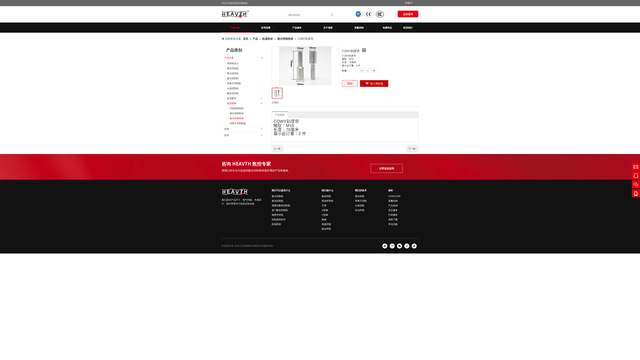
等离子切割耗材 (238, 123)
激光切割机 (233, 78)
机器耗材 (231, 103)
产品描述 (279, 114)
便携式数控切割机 (281, 205)
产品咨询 (393, 205)
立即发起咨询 (386, 168)
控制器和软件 (279, 219)
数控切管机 (233, 93)
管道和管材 (327, 200)
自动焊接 (359, 210)
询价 (349, 83)
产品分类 (229, 57)
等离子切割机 (234, 83)
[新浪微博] (384, 246)
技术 (226, 135)
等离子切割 (361, 200)
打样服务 (393, 214)
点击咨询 (408, 14)
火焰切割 (359, 205)
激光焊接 (326, 228)
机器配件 (231, 98)
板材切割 (326, 196)
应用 (226, 128)
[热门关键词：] (332, 15)
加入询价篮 (376, 83)
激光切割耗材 (237, 113)
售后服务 (393, 210)
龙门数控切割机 (280, 210)
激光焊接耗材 (237, 118)
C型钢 (325, 214)
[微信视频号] (406, 246)
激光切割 (359, 196)
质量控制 (393, 200)
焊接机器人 (233, 63)
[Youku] (392, 246)
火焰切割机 (233, 88)
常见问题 (393, 224)
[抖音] (414, 246)
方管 (324, 205)
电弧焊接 (326, 224)
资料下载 (393, 219)
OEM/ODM (394, 196)
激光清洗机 (233, 73)
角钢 (324, 219)
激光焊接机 (233, 68)
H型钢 (325, 210)
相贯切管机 (277, 214)
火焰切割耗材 (237, 108)
